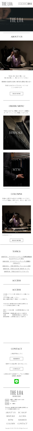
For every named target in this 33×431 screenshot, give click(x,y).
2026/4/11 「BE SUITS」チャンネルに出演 (16, 266)
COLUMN (10, 423)
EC (19, 3)
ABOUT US (11, 412)
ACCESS (22, 416)
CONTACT (16, 369)
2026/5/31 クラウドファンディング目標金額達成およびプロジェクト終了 (16, 257)
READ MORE (16, 93)
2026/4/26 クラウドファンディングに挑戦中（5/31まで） (16, 262)
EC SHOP (22, 412)
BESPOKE (10, 416)
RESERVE (24, 3)
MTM (10, 420)
